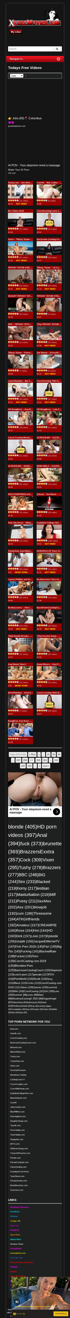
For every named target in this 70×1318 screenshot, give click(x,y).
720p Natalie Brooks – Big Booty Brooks (28, 636)
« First (32, 754)
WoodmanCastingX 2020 (27, 998)
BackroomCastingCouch (32, 970)
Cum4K (13, 1102)
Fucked (23, 956)
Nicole (40, 978)
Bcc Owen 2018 (16, 211)
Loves (32, 995)
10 (48, 754)
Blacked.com (16, 1047)
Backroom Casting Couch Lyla (52, 239)
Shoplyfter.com (16, 1139)
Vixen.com (14, 1066)
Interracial (34, 1002)
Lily (35, 1006)
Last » (46, 766)
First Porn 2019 (29, 946)
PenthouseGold (22, 1006)
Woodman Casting (18, 1075)
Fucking (30, 951)
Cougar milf (15, 1221)
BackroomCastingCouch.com (23, 1043)
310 (56, 760)
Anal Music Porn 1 (17, 664)
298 (25, 760)
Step (23, 1012)
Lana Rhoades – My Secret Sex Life (26, 381)
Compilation (19, 1009)
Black (20, 983)
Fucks (33, 983)
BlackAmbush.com (18, 1098)
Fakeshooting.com (18, 1167)
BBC (28, 874)
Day (30, 1009)
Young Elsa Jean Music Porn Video (25, 551)
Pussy (27, 901)
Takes (27, 987)
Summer (20, 995)
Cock (31, 859)
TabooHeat (19, 1002)
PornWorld (23, 978)
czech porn (24, 974)
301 (45, 760)
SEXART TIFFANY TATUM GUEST (25, 296)
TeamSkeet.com (17, 1176)
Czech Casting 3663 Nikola (50, 693)
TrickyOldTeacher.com (20, 1153)
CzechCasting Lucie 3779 (50, 211)
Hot (40, 930)
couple (25, 941)
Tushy (31, 867)
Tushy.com (15, 1056)
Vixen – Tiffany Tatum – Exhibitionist (26, 239)
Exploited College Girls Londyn (52, 523)
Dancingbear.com (17, 1116)
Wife (18, 991)
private (41, 974)
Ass (25, 907)
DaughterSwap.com (18, 1121)
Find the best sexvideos (21, 1262)
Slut (15, 1012)
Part (50, 946)
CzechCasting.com (18, 1038)
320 (23, 766)
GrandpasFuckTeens (19, 1172)
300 (38, 760)
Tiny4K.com (15, 1125)
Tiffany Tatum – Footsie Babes (23, 352)
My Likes (16, 32)
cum (25, 913)
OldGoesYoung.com (19, 1148)
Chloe (47, 1009)
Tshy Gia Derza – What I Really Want (26, 523)
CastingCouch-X (17, 1079)
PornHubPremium (18, 1070)
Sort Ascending (26, 76)
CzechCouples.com (18, 1084)
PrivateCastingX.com (19, 1162)
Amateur (28, 925)
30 (59, 754)
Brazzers (14, 1029)
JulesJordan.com (17, 1107)
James (41, 987)
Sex (27, 881)
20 (53, 754)
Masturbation (33, 894)
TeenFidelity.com (17, 1135)
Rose (24, 930)
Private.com (15, 1158)
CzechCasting (34, 991)
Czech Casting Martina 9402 (22, 437)
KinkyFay (14, 1230)
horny (27, 888)
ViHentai (13, 1216)
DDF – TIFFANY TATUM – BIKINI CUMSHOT (30, 324)
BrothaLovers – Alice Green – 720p (26, 607)
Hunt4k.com (15, 1033)
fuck (31, 843)
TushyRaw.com (17, 1061)
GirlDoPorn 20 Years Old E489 (52, 551)
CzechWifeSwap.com (19, 1089)
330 (29, 766)
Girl (49, 991)
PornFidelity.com (17, 1130)
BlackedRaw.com (17, 1052)
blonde (22, 827)
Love (38, 936)
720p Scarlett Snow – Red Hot (52, 636)
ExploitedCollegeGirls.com (21, 1093)
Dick (23, 936)
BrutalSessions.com (19, 1185)
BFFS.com (15, 1144)
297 (18, 760)
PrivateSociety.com (18, 1181)
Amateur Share (16, 1244)
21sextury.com (16, 1190)
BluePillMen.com (17, 1112)
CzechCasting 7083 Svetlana (51, 381)
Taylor (38, 1009)
